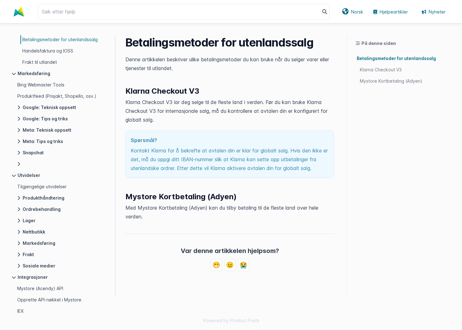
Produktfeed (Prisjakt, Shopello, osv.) (56, 96)
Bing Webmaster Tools (40, 84)
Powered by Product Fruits (231, 320)
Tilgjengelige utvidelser (42, 186)
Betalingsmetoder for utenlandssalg (60, 39)
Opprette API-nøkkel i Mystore (49, 299)
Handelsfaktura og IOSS (47, 50)
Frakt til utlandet (39, 62)
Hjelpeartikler (394, 11)
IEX (20, 311)
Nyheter (437, 11)
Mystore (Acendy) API (40, 288)
